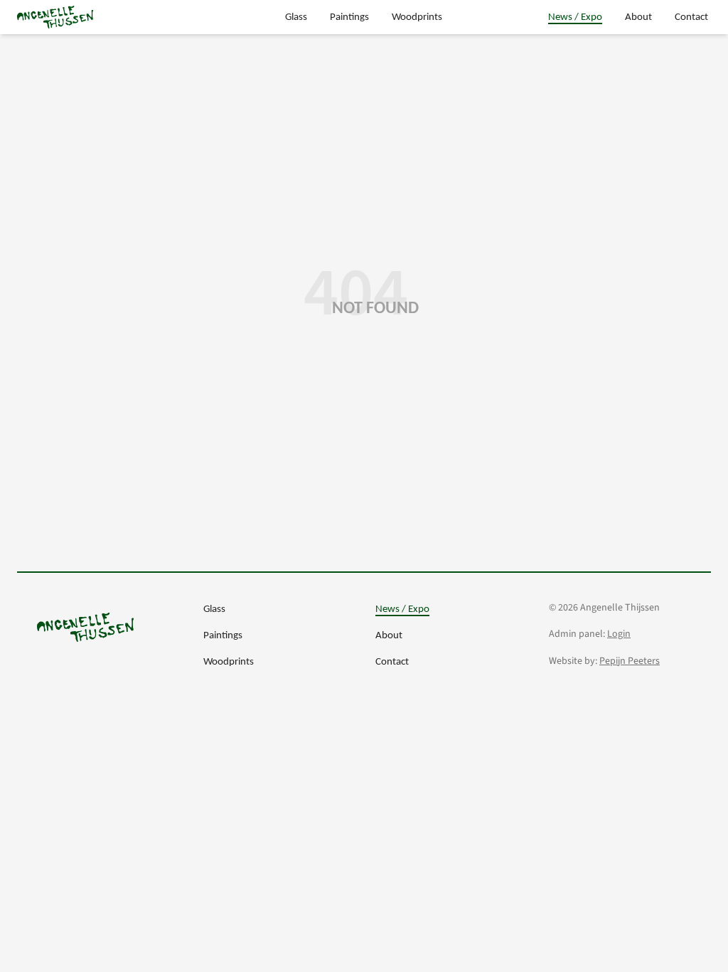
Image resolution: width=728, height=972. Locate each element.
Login (619, 634)
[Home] (55, 17)
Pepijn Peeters (629, 661)
